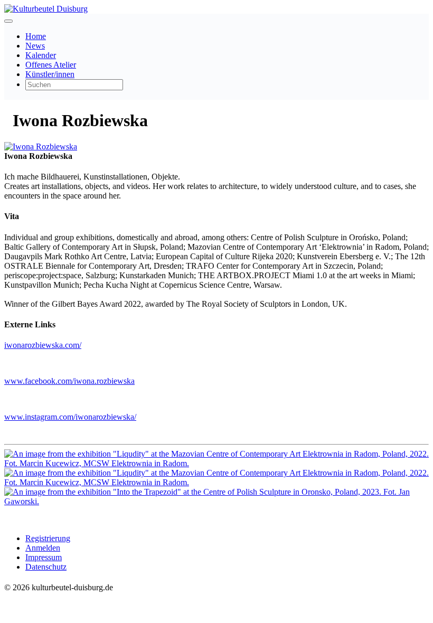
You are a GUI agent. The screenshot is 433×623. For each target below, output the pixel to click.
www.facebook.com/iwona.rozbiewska (69, 380)
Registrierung (47, 538)
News (35, 45)
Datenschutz (46, 566)
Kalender (40, 55)
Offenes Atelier (50, 64)
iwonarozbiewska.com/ (42, 345)
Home (35, 36)
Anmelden (42, 547)
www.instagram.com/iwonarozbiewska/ (70, 416)
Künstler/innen (49, 74)
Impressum (43, 557)
